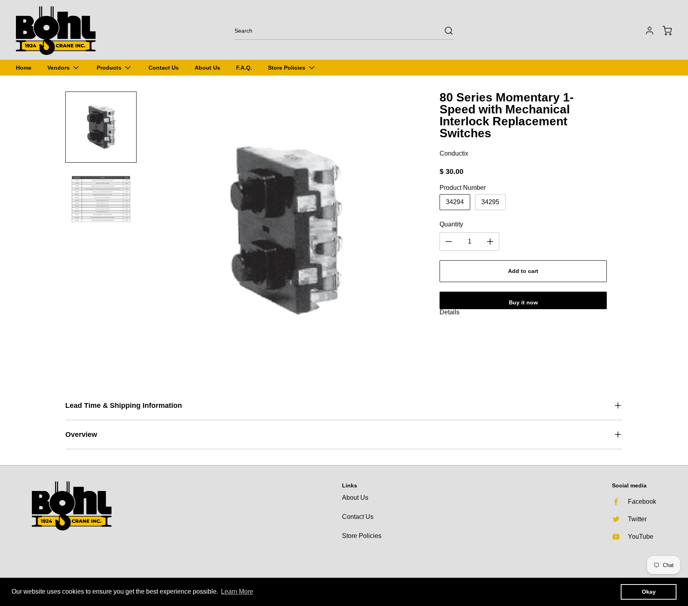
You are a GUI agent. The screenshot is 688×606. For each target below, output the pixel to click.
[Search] (444, 30)
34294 (455, 202)
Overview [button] (81, 434)
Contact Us (357, 516)
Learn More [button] (237, 591)
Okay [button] (649, 591)
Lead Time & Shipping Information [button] (123, 405)
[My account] (646, 30)
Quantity (451, 224)
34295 (490, 202)
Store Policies (361, 535)
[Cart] (663, 30)
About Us (355, 497)
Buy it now (523, 302)
